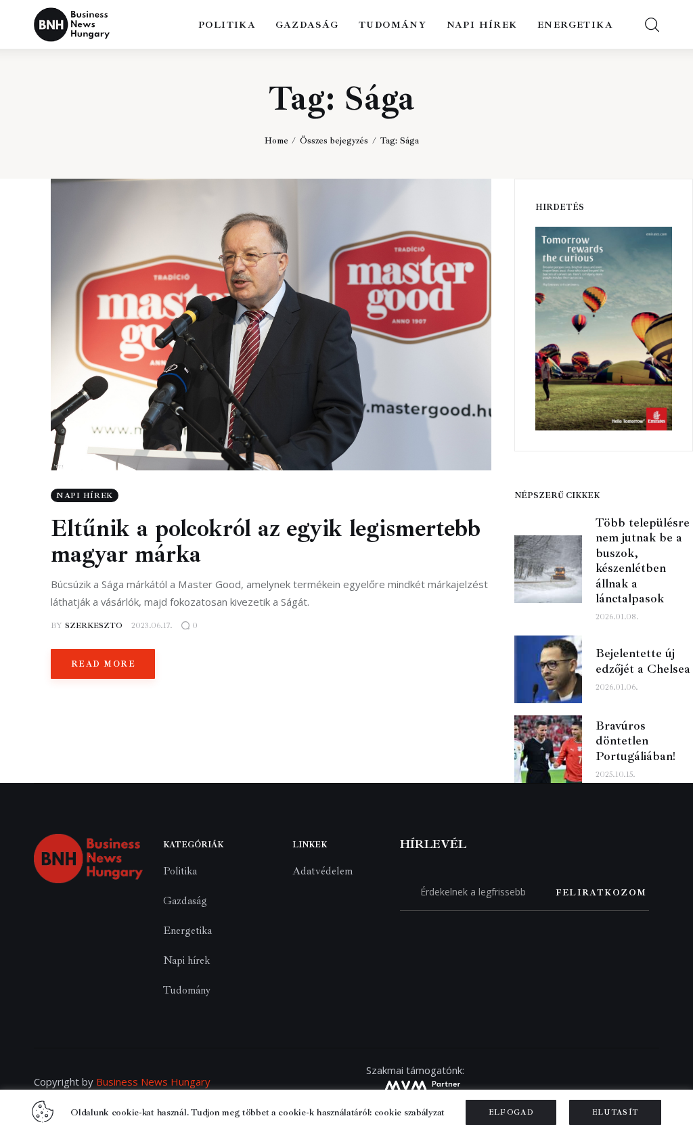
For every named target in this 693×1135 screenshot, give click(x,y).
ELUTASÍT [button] (615, 1112)
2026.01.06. (617, 687)
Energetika (187, 930)
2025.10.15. (615, 775)
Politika (180, 871)
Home (276, 140)
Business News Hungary (153, 1081)
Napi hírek (84, 496)
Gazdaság (185, 901)
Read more (103, 664)
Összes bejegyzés (334, 140)
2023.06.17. (152, 626)
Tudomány (186, 990)
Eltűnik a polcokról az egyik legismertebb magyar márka (265, 541)
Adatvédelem (322, 871)
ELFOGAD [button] (511, 1112)
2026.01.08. (617, 617)
